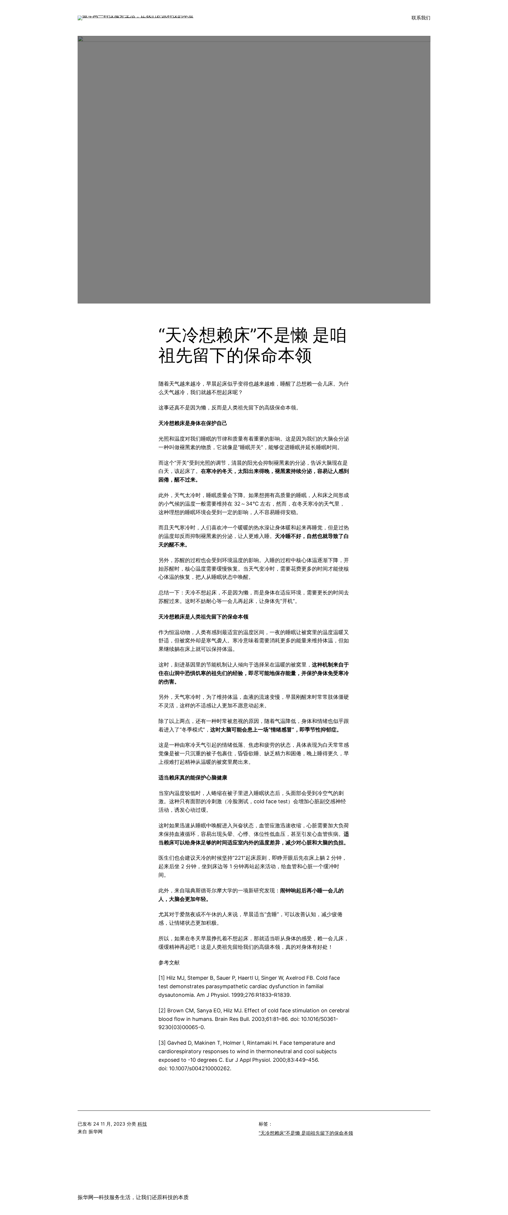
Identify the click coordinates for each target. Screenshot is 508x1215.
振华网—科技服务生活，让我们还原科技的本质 (133, 1197)
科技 (142, 1124)
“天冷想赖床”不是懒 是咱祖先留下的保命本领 (306, 1133)
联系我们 (421, 18)
